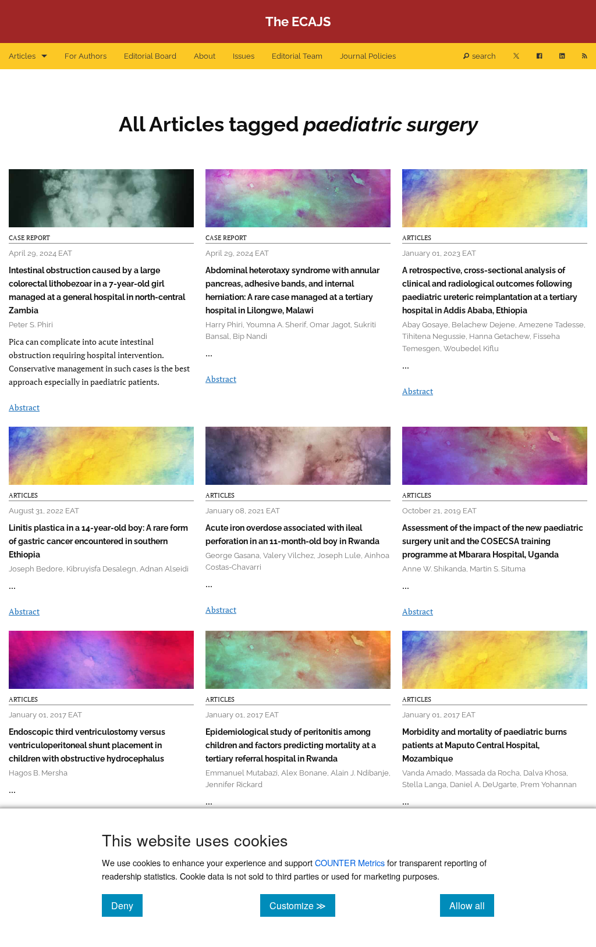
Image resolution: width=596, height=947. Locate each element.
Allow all (471, 905)
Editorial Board (150, 56)
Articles (22, 56)
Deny (127, 905)
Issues (243, 56)
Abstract (24, 407)
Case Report (29, 238)
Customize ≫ (302, 905)
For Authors (86, 56)
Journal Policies (368, 56)
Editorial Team (297, 56)
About (204, 56)
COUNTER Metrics (350, 862)
